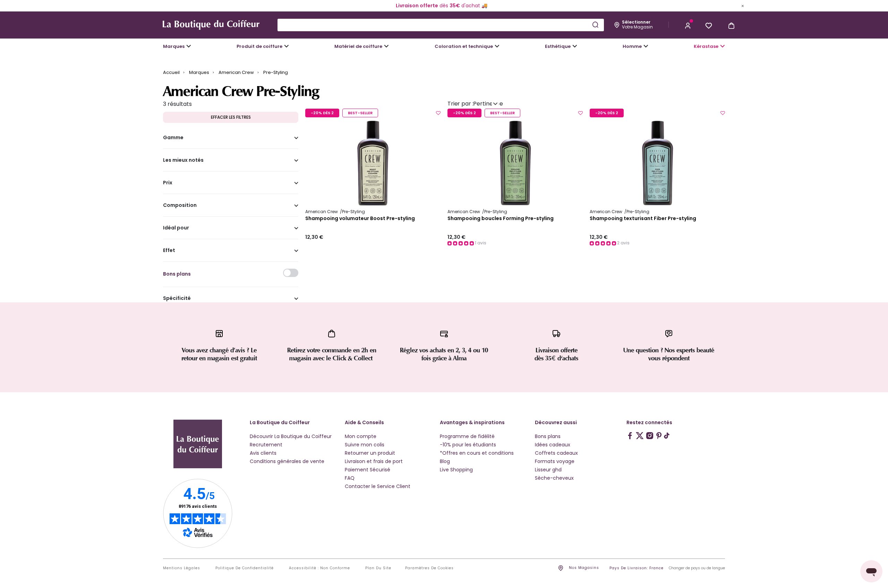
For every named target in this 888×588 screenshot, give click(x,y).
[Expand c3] (286, 46)
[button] (687, 25)
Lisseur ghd (548, 469)
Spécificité (177, 298)
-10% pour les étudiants (468, 444)
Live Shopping (456, 469)
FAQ (350, 477)
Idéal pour (176, 228)
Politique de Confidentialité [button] (244, 568)
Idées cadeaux (552, 444)
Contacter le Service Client (377, 486)
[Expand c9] (386, 46)
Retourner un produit (370, 453)
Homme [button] (632, 46)
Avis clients (263, 453)
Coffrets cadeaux (556, 453)
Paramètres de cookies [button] (429, 568)
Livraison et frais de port (374, 461)
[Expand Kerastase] (722, 46)
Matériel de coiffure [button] (358, 46)
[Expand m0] (188, 46)
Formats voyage (554, 461)
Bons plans (548, 436)
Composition (180, 205)
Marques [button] (174, 46)
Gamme (173, 138)
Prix (167, 183)
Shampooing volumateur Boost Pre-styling (360, 219)
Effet (169, 250)
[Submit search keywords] (595, 24)
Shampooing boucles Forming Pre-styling (500, 219)
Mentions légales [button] (181, 568)
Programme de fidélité (467, 436)
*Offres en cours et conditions (477, 453)
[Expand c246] (645, 46)
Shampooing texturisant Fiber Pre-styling (643, 219)
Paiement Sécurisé (367, 469)
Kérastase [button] (706, 46)
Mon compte (360, 436)
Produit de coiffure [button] (259, 46)
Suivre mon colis (364, 444)
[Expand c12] (497, 46)
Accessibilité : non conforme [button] (319, 568)
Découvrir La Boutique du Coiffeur (291, 436)
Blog (445, 461)
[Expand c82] (574, 46)
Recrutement (266, 444)
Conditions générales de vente (287, 461)
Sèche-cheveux (554, 477)
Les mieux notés (183, 160)
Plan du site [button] (378, 568)
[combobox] (440, 25)
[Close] (742, 5)
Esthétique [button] (558, 46)
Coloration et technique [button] (464, 46)
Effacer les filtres (231, 117)
